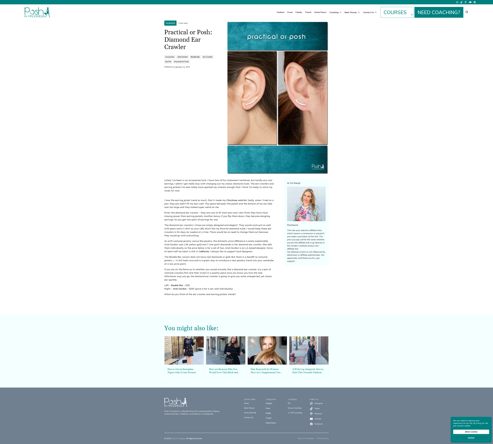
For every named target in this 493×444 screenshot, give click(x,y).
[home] (37, 12)
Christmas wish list (236, 200)
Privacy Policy (323, 438)
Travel (308, 12)
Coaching (333, 12)
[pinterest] (466, 2)
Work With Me (250, 413)
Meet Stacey (249, 408)
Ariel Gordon (180, 288)
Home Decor (320, 12)
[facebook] (474, 2)
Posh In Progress (178, 438)
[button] (335, 12)
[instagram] (457, 2)
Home (246, 403)
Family (299, 12)
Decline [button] (471, 438)
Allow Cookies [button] (471, 432)
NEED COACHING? (439, 12)
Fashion (280, 12)
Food (289, 12)
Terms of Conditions (305, 438)
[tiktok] (461, 2)
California (204, 251)
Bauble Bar (177, 285)
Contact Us (248, 417)
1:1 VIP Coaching (295, 413)
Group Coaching (294, 408)
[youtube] (470, 2)
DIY (289, 403)
